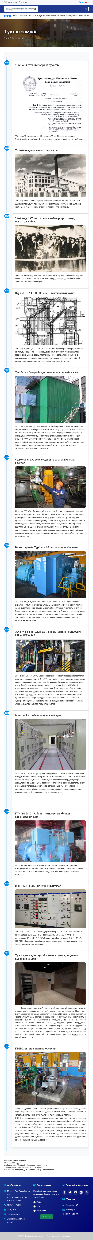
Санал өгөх (46, 1216)
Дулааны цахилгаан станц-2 (16, 1220)
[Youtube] (86, 2)
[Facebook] (80, 2)
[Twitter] (83, 2)
